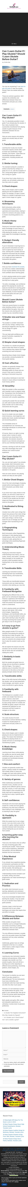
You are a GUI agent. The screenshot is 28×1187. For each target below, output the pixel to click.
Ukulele (6, 1010)
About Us (5, 1149)
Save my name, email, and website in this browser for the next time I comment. (14, 1064)
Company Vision (13, 1149)
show (12, 109)
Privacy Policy (11, 1150)
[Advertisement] (14, 27)
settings (16, 1181)
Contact (4, 1150)
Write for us (21, 1149)
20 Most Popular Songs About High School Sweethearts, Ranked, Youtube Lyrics (13, 1126)
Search (21, 1082)
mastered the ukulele (18, 267)
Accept (4, 1184)
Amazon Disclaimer (21, 1150)
